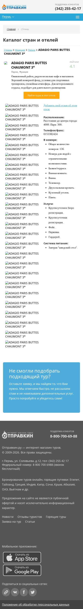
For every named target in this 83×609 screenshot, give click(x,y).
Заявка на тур (11, 521)
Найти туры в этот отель (41, 95)
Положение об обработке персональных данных (35, 604)
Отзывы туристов (30, 517)
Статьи (30, 521)
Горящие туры (56, 517)
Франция (20, 50)
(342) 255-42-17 (68, 8)
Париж (31, 50)
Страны (8, 50)
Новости (7, 517)
